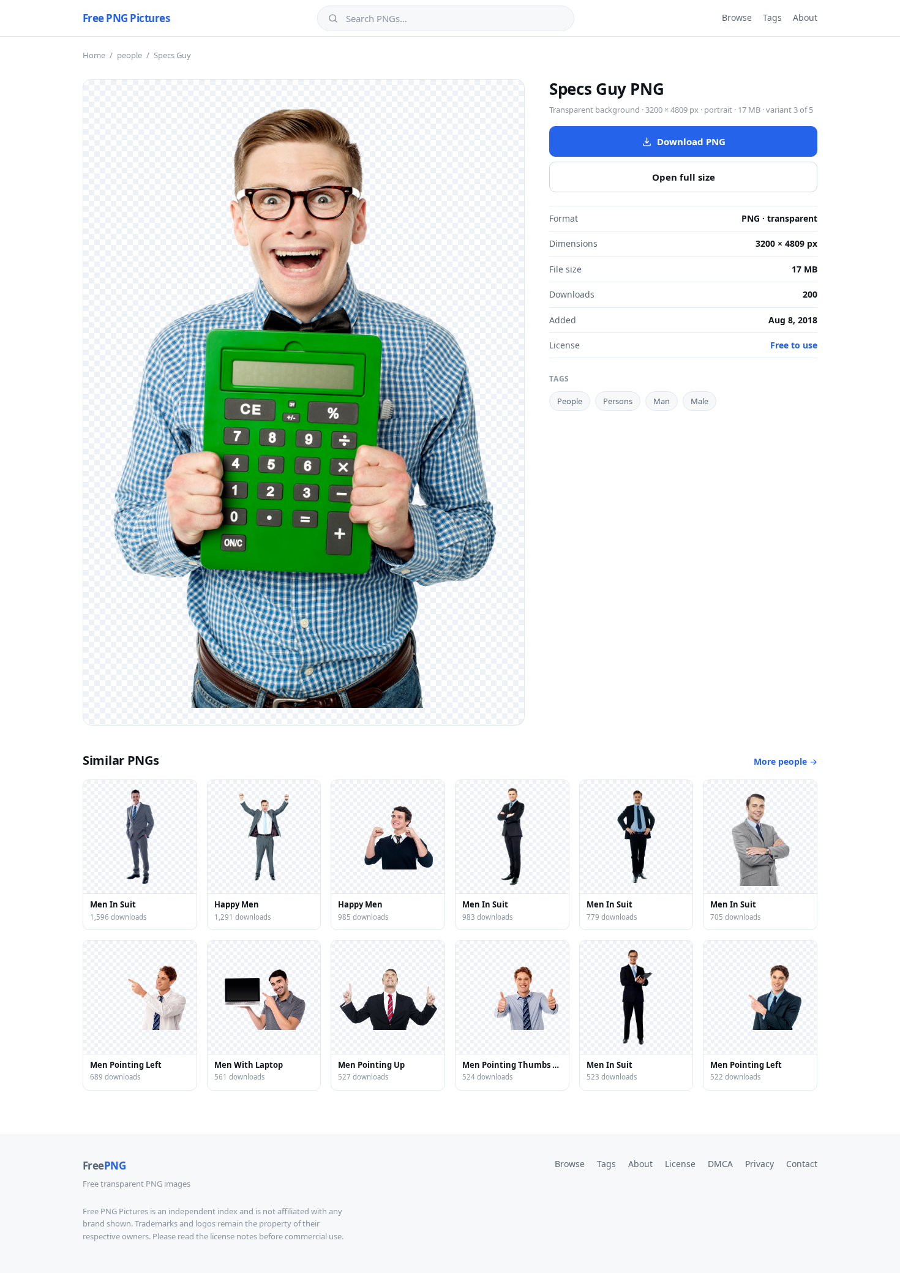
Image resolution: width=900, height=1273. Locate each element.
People (569, 401)
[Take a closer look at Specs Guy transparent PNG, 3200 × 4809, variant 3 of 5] (304, 402)
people (129, 55)
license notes (233, 1236)
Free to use (793, 345)
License (680, 1164)
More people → (785, 761)
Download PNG (691, 141)
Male (699, 401)
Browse (737, 17)
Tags (772, 17)
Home (94, 55)
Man (661, 401)
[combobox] (454, 18)
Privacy (759, 1164)
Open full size (683, 177)
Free (104, 1165)
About (805, 17)
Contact (801, 1164)
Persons (617, 401)
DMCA (720, 1164)
